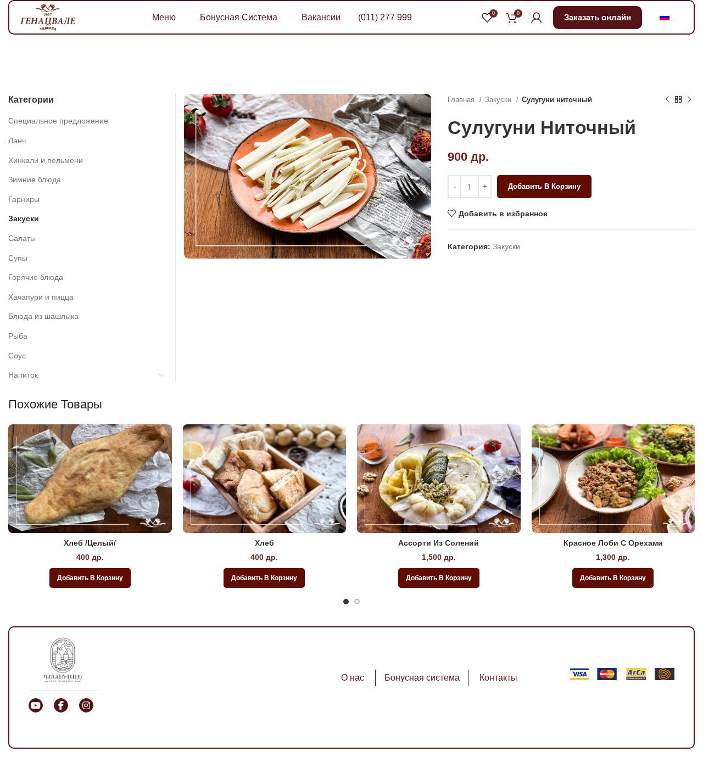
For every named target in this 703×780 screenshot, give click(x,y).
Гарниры (24, 199)
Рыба (17, 336)
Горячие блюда (35, 277)
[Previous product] (667, 99)
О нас (352, 677)
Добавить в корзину (544, 186)
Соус (17, 355)
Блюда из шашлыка (43, 316)
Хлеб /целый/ (90, 542)
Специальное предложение (58, 120)
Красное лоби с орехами (613, 542)
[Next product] (689, 99)
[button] (90, 578)
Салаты (22, 238)
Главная (462, 100)
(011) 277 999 (385, 17)
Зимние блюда (34, 179)
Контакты (498, 677)
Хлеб (264, 542)
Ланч (17, 140)
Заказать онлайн (597, 17)
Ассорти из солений (438, 542)
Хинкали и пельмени (45, 160)
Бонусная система (422, 677)
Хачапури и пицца (41, 297)
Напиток (23, 375)
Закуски (499, 100)
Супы (17, 258)
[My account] (537, 18)
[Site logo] (47, 16)
